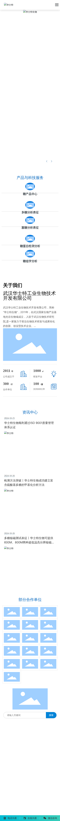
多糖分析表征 (30, 212)
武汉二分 (30, 812)
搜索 (51, 715)
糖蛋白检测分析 (30, 246)
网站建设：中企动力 (13, 812)
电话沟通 (12, 818)
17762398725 (10, 758)
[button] (51, 161)
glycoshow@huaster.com (23, 776)
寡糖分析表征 (30, 227)
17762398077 (10, 751)
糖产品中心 (30, 193)
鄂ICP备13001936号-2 (15, 808)
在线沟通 (32, 818)
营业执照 (33, 808)
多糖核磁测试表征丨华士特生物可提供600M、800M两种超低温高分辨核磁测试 (29, 542)
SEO (42, 808)
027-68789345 (16, 736)
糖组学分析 (30, 261)
